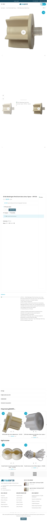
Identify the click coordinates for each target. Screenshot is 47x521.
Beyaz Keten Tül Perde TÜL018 (36, 482)
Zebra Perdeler (19, 506)
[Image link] (7, 480)
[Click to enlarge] (3, 98)
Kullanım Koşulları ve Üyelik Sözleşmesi (37, 496)
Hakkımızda (3, 502)
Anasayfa (3, 495)
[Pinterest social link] (9, 223)
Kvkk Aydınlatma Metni (36, 507)
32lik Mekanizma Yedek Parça (23, 8)
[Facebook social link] (6, 223)
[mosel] (35, 474)
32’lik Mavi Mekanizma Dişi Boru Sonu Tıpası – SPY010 (34, 435)
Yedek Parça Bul (4, 497)
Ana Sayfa (3, 8)
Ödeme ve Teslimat (35, 501)
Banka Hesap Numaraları (37, 505)
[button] (2, 55)
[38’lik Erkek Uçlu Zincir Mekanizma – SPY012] (12, 422)
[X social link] (8, 223)
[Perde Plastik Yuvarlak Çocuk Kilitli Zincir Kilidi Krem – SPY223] (12, 454)
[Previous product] (42, 8)
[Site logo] (23, 4)
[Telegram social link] (14, 223)
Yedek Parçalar (19, 495)
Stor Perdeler (19, 500)
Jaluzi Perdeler (19, 497)
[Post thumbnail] (26, 484)
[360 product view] (3, 95)
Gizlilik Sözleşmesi (35, 503)
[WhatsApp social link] (12, 223)
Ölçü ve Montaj (4, 500)
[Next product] (45, 8)
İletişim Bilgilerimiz (5, 506)
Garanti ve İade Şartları (36, 499)
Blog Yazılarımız (4, 504)
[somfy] (12, 474)
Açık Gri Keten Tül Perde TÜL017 (37, 488)
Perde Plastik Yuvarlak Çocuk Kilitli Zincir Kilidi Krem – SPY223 (12, 466)
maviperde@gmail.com (6, 489)
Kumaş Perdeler (19, 504)
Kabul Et (23, 518)
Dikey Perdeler (19, 502)
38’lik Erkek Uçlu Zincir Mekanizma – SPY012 (12, 434)
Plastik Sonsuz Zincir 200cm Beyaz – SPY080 (34, 466)
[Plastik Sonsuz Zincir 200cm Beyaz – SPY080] (35, 454)
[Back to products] (44, 8)
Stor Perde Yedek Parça (11, 8)
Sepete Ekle (12, 209)
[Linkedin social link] (11, 223)
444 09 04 (4, 488)
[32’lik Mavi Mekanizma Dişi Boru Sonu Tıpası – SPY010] (35, 422)
